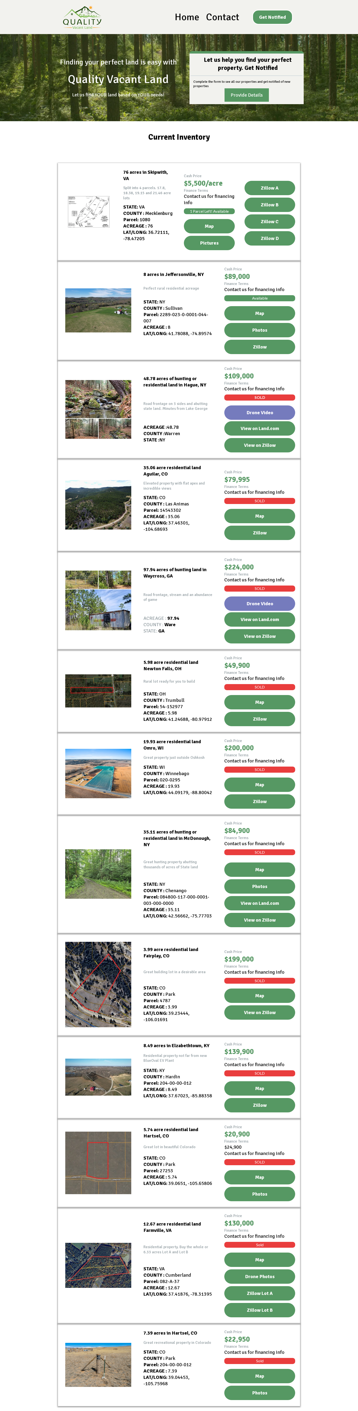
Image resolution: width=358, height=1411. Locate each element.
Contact (222, 17)
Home (187, 17)
